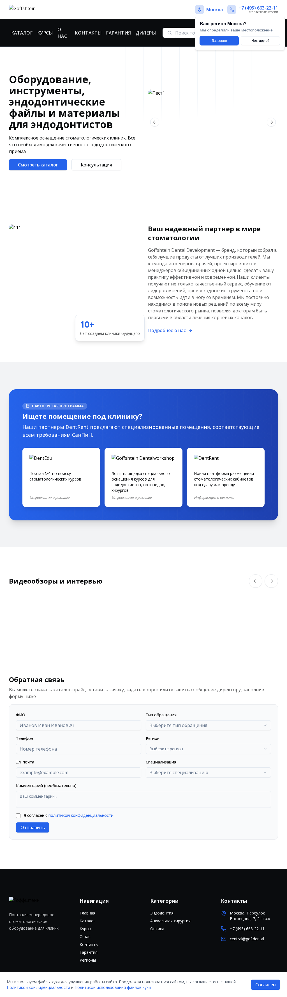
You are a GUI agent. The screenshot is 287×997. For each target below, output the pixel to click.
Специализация (161, 762)
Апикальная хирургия (170, 920)
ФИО (20, 714)
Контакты (88, 33)
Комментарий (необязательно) (46, 785)
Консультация (96, 165)
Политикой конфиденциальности (38, 987)
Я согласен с (69, 815)
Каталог (22, 33)
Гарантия (118, 33)
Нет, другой (260, 41)
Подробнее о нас (167, 330)
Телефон (24, 738)
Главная (87, 913)
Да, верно (219, 41)
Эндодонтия (161, 913)
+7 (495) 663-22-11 (247, 928)
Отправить (32, 827)
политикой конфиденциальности (81, 815)
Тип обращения (161, 714)
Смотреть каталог (38, 165)
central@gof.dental (247, 938)
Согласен (265, 985)
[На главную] (42, 9)
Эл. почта (25, 762)
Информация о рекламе (49, 497)
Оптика (157, 928)
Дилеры (146, 33)
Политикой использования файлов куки (113, 987)
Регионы (88, 960)
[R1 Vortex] (213, 122)
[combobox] (208, 725)
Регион (152, 738)
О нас (62, 32)
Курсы (45, 33)
